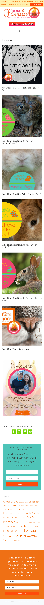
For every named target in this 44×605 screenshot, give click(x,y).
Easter (20, 509)
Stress (6, 540)
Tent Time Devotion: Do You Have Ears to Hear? (22, 299)
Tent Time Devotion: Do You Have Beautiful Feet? (18, 142)
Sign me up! (36, 4)
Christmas (7, 505)
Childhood (34, 502)
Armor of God (10, 501)
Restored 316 (36, 602)
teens (12, 540)
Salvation (37, 526)
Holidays (28, 522)
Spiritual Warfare (26, 535)
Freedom (20, 517)
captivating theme (23, 602)
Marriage (36, 522)
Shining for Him (13, 530)
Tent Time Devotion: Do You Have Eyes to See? (20, 246)
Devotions (11, 509)
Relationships (27, 526)
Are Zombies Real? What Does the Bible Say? (21, 88)
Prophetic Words (11, 526)
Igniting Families (22, 13)
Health (22, 522)
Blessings (21, 502)
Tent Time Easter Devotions (15, 349)
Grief (17, 522)
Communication (17, 505)
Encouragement (13, 513)
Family (27, 513)
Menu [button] (23, 31)
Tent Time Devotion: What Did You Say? (21, 194)
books (26, 502)
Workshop (18, 540)
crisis (27, 505)
